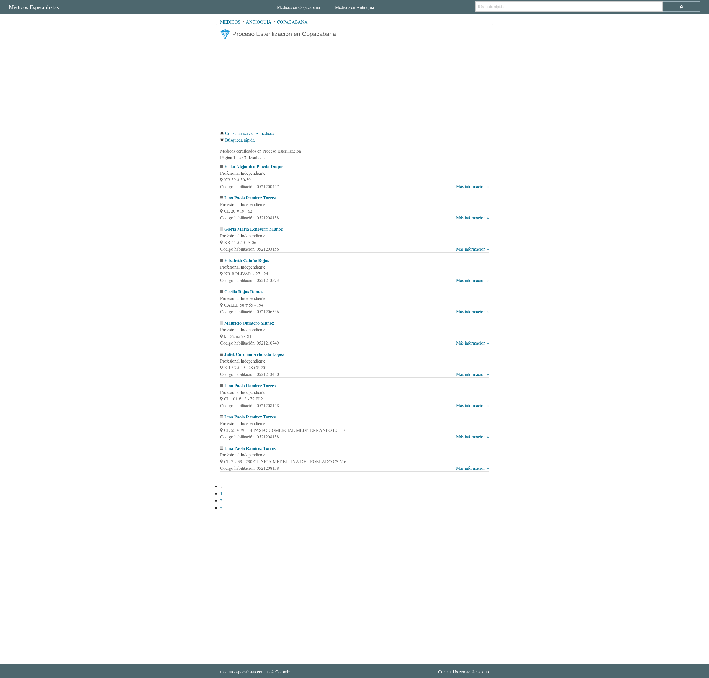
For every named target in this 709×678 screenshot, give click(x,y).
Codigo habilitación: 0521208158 (354, 217)
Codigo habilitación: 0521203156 (354, 249)
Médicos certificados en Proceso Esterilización (260, 151)
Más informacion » (472, 186)
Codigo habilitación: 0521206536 (354, 311)
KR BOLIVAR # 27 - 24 (246, 273)
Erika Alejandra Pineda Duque (253, 166)
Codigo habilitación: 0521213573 (354, 280)
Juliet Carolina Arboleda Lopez (254, 354)
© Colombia (256, 671)
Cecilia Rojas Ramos (243, 291)
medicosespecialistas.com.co (245, 671)
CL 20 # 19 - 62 (238, 211)
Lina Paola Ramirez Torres (250, 197)
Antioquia (258, 22)
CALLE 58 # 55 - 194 (243, 305)
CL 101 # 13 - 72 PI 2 (243, 399)
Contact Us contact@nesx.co (463, 671)
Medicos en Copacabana (298, 7)
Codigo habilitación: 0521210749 (354, 343)
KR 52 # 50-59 (237, 180)
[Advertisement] (354, 84)
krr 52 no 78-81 (237, 336)
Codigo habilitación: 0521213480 (354, 374)
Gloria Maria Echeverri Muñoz (253, 229)
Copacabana (292, 22)
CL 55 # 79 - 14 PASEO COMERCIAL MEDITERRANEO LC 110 (285, 430)
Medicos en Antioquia (354, 7)
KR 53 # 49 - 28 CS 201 (245, 367)
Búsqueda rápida (240, 140)
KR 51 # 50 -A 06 (240, 242)
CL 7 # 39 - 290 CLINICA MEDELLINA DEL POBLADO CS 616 (285, 461)
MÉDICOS (230, 22)
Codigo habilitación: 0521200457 (354, 186)
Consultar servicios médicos (249, 133)
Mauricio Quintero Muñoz (249, 323)
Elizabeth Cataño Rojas (246, 260)
